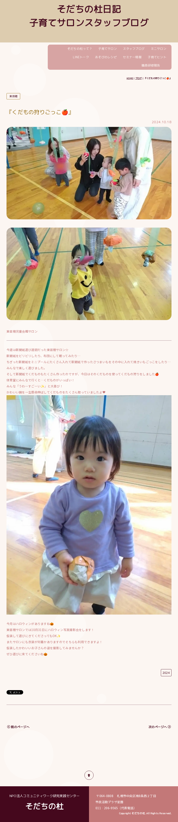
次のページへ (157, 727)
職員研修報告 (151, 65)
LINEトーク (81, 57)
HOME (130, 78)
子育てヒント (157, 57)
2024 (166, 672)
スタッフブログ (134, 49)
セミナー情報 (132, 57)
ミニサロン (158, 49)
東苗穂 (13, 96)
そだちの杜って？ (79, 49)
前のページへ (20, 727)
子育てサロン (107, 49)
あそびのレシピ (106, 57)
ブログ (138, 78)
